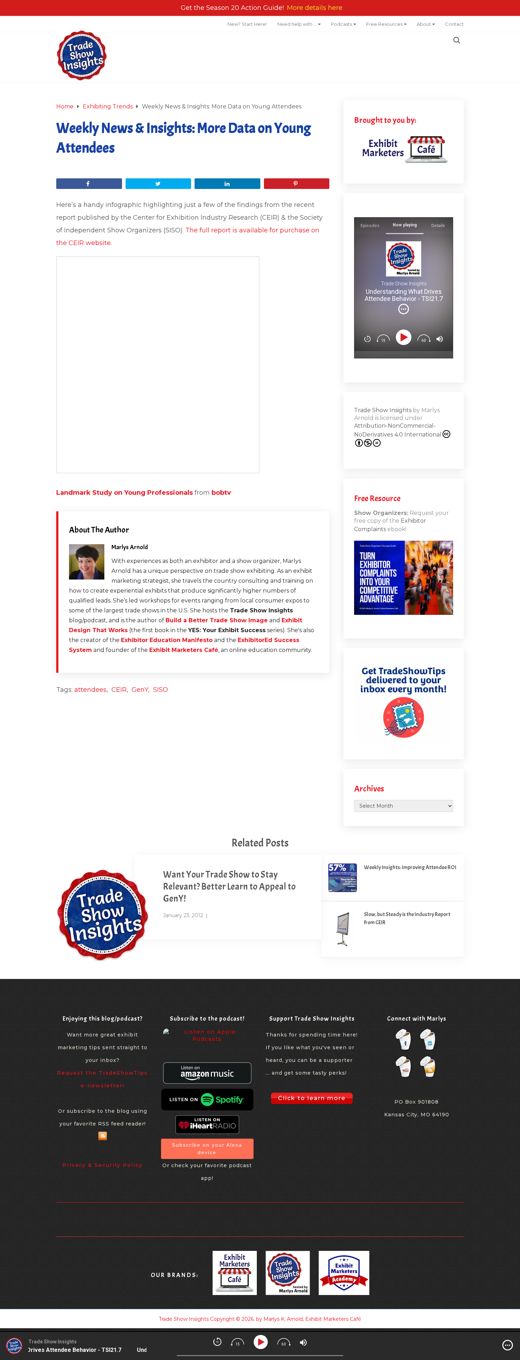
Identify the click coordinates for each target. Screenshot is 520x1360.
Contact (454, 24)
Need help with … (297, 24)
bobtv (221, 493)
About (424, 24)
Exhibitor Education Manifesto (167, 640)
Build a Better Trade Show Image (217, 620)
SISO (160, 690)
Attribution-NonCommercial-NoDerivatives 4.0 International (397, 430)
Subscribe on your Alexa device (207, 1148)
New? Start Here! (247, 24)
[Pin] (297, 183)
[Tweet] (158, 183)
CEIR (119, 690)
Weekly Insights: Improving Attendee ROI (410, 867)
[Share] (89, 183)
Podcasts (341, 24)
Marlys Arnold (129, 547)
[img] (403, 309)
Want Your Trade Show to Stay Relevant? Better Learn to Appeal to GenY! (229, 886)
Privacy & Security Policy (102, 1165)
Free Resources (384, 24)
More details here (314, 8)
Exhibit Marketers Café (183, 650)
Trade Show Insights (382, 410)
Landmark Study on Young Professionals (124, 493)
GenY (140, 690)
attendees (90, 690)
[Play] (405, 337)
